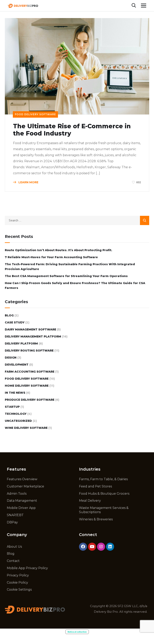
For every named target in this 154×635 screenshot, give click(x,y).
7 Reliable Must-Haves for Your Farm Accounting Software (51, 257)
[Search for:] (77, 220)
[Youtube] (92, 547)
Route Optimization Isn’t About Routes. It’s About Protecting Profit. (58, 250)
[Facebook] (83, 547)
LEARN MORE (28, 182)
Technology (15, 414)
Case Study (14, 322)
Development (16, 364)
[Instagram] (101, 547)
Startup (12, 407)
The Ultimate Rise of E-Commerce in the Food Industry (72, 130)
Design (10, 357)
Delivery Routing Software (29, 350)
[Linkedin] (110, 547)
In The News (15, 392)
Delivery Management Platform (33, 336)
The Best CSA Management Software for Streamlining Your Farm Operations (66, 276)
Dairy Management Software (30, 329)
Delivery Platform (21, 343)
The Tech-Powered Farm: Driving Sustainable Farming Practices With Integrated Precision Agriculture (70, 266)
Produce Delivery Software (29, 400)
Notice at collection (77, 632)
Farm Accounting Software (29, 371)
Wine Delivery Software (26, 428)
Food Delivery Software (35, 114)
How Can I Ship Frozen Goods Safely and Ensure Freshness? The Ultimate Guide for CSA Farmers (75, 285)
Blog (9, 315)
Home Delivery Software (27, 385)
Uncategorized (18, 421)
